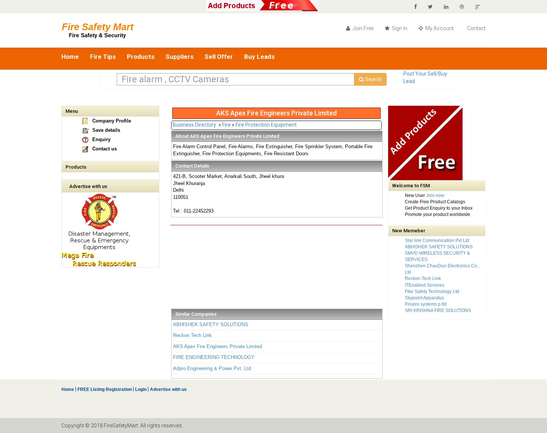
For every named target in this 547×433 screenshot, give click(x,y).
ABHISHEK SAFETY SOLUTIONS (210, 324)
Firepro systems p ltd (426, 304)
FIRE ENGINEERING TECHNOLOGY (214, 357)
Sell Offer (219, 56)
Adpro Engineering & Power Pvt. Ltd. (212, 368)
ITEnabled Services (424, 285)
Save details (106, 130)
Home (70, 56)
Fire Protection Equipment (266, 125)
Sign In (399, 28)
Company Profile (111, 121)
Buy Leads (259, 56)
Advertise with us (88, 186)
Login (141, 389)
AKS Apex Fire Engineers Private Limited (217, 346)
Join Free (362, 28)
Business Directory (194, 125)
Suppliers (179, 56)
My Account (439, 28)
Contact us (104, 149)
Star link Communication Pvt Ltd (437, 240)
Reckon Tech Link (192, 335)
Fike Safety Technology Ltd (432, 291)
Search (373, 79)
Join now (435, 195)
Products (140, 56)
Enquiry (101, 139)
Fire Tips (103, 56)
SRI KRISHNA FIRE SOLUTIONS (438, 310)
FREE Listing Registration (104, 389)
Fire (226, 125)
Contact (476, 28)
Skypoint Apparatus (424, 297)
